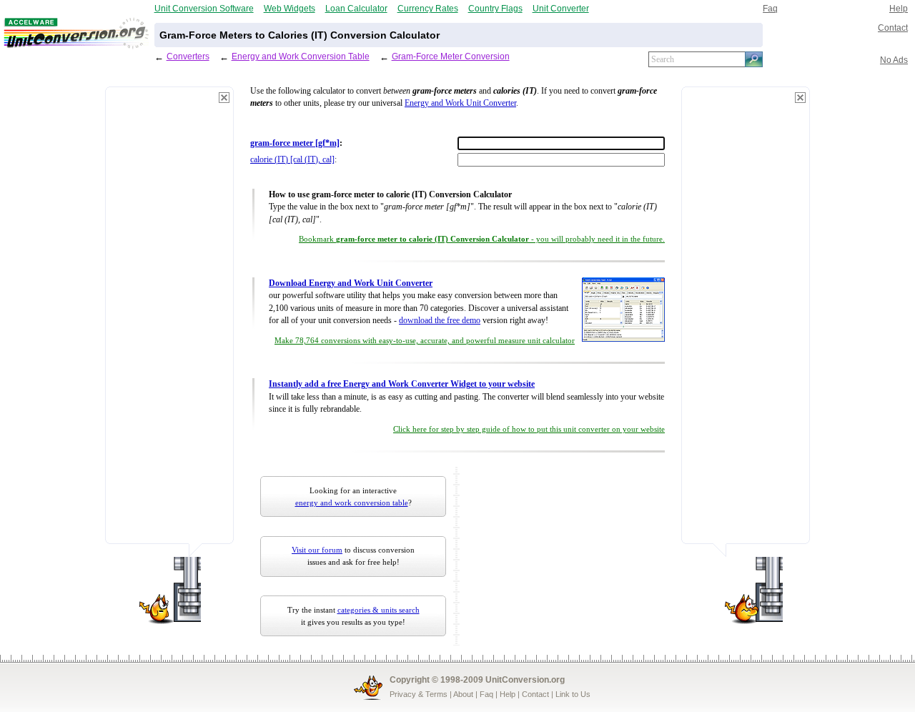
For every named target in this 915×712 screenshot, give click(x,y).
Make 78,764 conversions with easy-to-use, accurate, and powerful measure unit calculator (424, 341)
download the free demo (439, 320)
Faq (770, 8)
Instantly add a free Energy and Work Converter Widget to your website (402, 384)
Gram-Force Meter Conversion (451, 56)
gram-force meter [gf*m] (295, 143)
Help (898, 8)
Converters (188, 56)
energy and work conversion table (351, 502)
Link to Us (572, 694)
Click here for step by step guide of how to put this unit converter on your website (529, 429)
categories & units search (378, 609)
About (463, 694)
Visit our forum (317, 549)
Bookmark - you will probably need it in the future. (482, 239)
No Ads (894, 59)
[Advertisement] (169, 321)
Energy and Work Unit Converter (460, 103)
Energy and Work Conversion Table (301, 56)
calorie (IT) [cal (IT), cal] (292, 159)
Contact (893, 27)
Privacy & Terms (418, 694)
